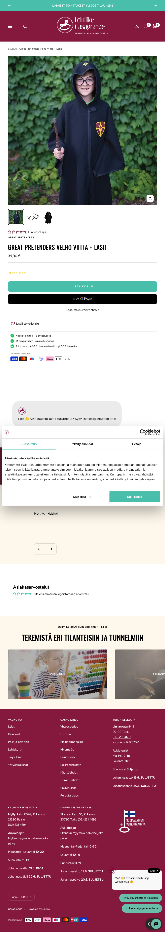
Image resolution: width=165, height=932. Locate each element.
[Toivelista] (146, 26)
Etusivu (12, 48)
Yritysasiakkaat (18, 765)
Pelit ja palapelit (18, 742)
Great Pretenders (21, 237)
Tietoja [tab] (136, 444)
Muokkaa (79, 496)
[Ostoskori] (155, 26)
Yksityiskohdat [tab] (82, 444)
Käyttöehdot (69, 772)
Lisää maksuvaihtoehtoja (82, 310)
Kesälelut (14, 734)
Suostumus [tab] (29, 444)
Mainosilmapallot (71, 742)
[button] (17, 232)
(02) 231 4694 (17, 825)
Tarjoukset (15, 757)
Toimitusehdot (70, 780)
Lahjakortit (15, 749)
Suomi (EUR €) (19, 897)
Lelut (11, 726)
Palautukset (68, 788)
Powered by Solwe (39, 908)
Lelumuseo (67, 757)
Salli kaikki (134, 496)
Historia (65, 734)
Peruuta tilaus (69, 795)
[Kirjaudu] (137, 26)
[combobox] (33, 26)
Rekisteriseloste (70, 765)
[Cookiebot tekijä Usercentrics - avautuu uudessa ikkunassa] (142, 432)
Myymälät (67, 749)
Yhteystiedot (69, 726)
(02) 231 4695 (87, 819)
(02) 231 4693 (122, 737)
